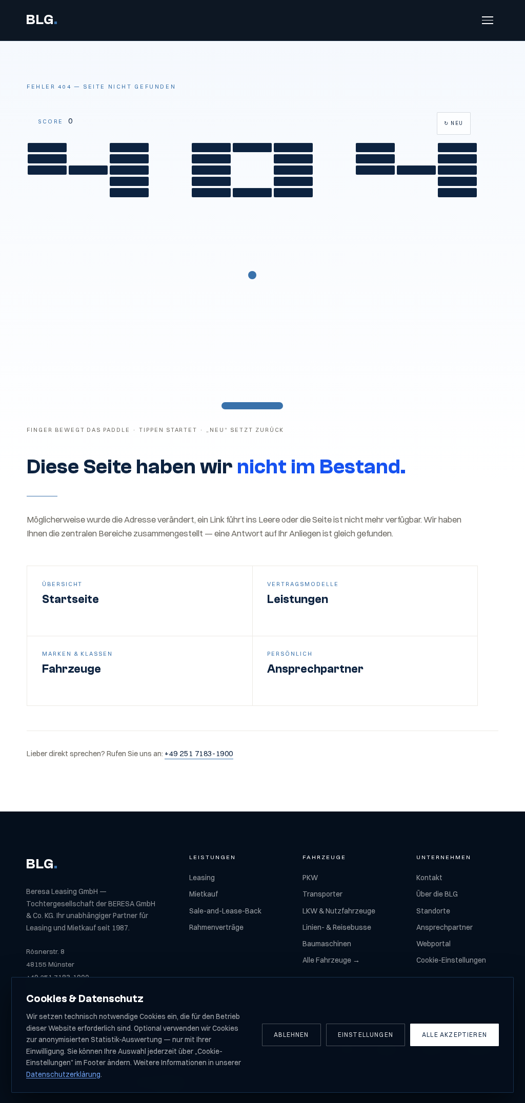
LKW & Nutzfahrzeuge (338, 911)
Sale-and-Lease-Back (225, 911)
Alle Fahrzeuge (331, 960)
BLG (42, 20)
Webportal (433, 944)
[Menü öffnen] (487, 20)
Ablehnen (291, 1034)
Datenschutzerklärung (63, 1074)
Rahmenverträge (216, 927)
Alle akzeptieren (454, 1034)
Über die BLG (437, 894)
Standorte (433, 911)
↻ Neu (453, 123)
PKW (310, 877)
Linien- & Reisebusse (336, 927)
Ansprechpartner (444, 927)
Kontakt (429, 877)
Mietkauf (203, 894)
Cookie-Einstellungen (451, 960)
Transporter (322, 894)
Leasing (202, 877)
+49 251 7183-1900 (199, 753)
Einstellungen (365, 1034)
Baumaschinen (326, 944)
